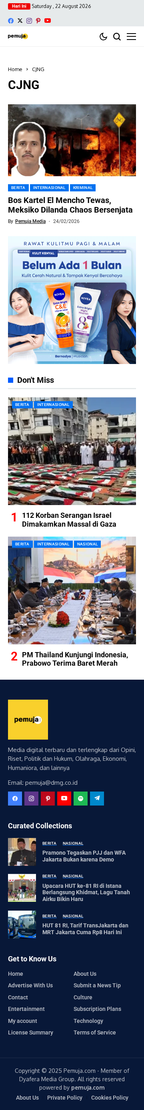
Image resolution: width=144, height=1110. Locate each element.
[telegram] (97, 799)
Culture (83, 997)
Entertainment (26, 1009)
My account (22, 1021)
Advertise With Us (30, 985)
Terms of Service (95, 1032)
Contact (18, 997)
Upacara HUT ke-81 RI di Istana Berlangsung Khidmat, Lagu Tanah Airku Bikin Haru (86, 893)
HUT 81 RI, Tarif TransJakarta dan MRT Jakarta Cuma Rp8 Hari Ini (85, 928)
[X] (20, 20)
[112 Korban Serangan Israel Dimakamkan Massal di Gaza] (72, 451)
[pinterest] (38, 21)
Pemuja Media (30, 221)
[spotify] (81, 799)
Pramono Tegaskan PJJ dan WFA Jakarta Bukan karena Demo (84, 856)
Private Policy (64, 1097)
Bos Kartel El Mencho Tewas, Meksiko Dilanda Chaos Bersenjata (70, 205)
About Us (85, 974)
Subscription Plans (97, 1009)
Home (15, 69)
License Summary (30, 1032)
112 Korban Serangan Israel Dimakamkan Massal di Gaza (69, 519)
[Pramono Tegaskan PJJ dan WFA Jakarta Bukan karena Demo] (22, 852)
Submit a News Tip (97, 985)
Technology (88, 1021)
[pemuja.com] (18, 36)
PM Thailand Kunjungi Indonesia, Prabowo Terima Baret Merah (75, 659)
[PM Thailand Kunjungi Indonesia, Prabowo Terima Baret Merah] (72, 591)
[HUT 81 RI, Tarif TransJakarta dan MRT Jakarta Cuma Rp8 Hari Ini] (22, 925)
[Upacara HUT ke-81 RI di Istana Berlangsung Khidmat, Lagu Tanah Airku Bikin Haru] (22, 888)
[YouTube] (47, 20)
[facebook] (11, 21)
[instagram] (29, 21)
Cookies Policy (109, 1097)
